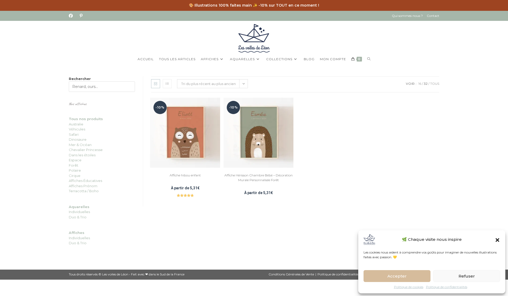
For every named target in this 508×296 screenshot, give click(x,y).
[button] (497, 239)
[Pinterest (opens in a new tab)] (81, 15)
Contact (433, 16)
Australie (76, 124)
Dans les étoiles (82, 155)
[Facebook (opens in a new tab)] (72, 15)
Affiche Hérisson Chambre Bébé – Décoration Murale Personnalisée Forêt (258, 177)
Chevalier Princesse (86, 150)
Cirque (74, 175)
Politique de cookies (408, 287)
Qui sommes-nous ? (407, 16)
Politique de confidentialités (446, 287)
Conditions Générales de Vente (291, 274)
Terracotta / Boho (84, 191)
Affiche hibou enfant (185, 175)
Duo (73, 217)
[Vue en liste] (167, 83)
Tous (434, 84)
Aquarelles (79, 207)
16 (419, 84)
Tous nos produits (86, 119)
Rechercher (80, 79)
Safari (74, 134)
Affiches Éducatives (85, 180)
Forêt (73, 165)
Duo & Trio (78, 243)
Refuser (467, 276)
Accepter (397, 276)
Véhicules (77, 129)
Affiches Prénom (83, 186)
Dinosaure (78, 139)
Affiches (76, 233)
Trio (83, 217)
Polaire (75, 170)
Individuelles (79, 212)
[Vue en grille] (155, 83)
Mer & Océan (80, 145)
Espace (75, 160)
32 (426, 84)
